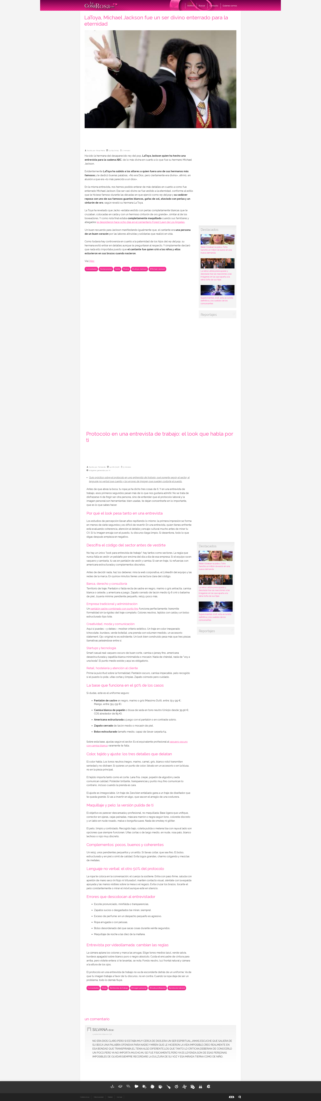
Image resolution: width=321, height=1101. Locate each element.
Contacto (213, 6)
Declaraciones (106, 269)
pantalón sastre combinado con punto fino (114, 608)
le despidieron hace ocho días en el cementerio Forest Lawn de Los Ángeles (141, 222)
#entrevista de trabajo (119, 988)
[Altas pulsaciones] (112, 1086)
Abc (92, 261)
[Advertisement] (160, 137)
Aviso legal (119, 1097)
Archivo (190, 6)
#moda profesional (158, 988)
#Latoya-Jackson (139, 269)
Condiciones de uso (84, 1097)
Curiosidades (91, 269)
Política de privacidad (98, 1097)
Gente (117, 269)
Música (126, 269)
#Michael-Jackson (157, 269)
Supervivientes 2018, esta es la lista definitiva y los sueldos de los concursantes (217, 301)
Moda (104, 988)
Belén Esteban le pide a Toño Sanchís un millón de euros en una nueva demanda (216, 250)
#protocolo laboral (177, 988)
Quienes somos (230, 6)
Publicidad (110, 1097)
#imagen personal (138, 988)
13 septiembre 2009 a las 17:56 (102, 1034)
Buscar (202, 6)
